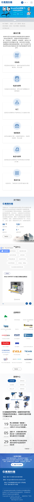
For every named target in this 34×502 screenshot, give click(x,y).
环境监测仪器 (11, 259)
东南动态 (22, 388)
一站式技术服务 (17, 456)
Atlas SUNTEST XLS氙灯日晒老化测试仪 (15, 277)
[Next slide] (30, 303)
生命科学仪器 (22, 259)
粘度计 (11, 23)
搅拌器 (19, 23)
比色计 (10, 26)
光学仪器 (22, 255)
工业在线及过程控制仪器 (17, 267)
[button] (12, 20)
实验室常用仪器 (12, 251)
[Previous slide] (27, 303)
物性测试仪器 (23, 251)
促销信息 (22, 380)
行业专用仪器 (11, 263)
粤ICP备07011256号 (17, 500)
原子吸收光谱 (6, 28)
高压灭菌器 (16, 26)
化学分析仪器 (12, 255)
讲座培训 (22, 384)
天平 (15, 23)
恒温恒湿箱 (22, 26)
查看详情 (17, 299)
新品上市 (12, 388)
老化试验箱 (5, 26)
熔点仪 (23, 23)
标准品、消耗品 (22, 263)
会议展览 (12, 384)
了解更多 (6, 236)
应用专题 (12, 380)
